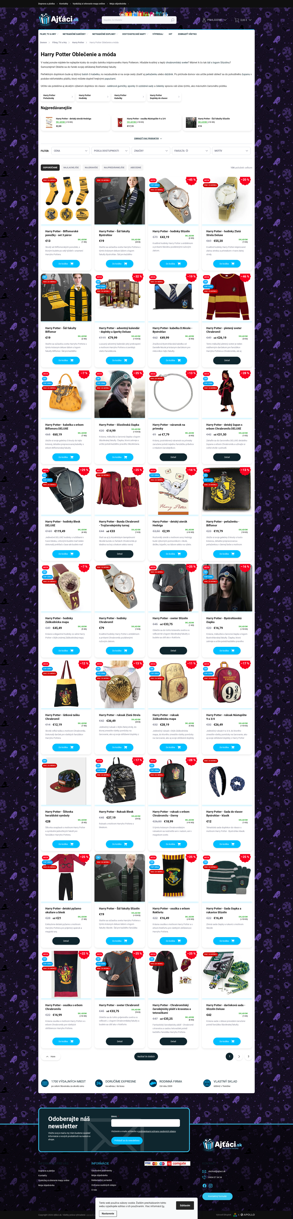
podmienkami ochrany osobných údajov (157, 1131)
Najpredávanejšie (114, 167)
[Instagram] (210, 1185)
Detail (227, 360)
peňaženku (151, 74)
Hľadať (172, 20)
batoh (85, 74)
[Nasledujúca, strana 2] (239, 1056)
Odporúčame (50, 167)
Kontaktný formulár (217, 1196)
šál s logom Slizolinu (218, 62)
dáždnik (169, 74)
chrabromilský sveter (177, 62)
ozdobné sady (146, 86)
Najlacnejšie (71, 167)
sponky (131, 86)
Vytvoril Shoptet (223, 1215)
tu (163, 1206)
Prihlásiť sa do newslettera (126, 1140)
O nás (94, 1190)
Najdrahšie (91, 167)
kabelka (95, 74)
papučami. (110, 78)
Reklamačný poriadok (101, 1180)
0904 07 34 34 (215, 1177)
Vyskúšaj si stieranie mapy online (89, 3)
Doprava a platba (46, 3)
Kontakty (63, 3)
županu (246, 74)
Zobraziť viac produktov (146, 138)
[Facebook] (204, 1185)
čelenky (160, 86)
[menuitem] (49, 34)
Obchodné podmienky (101, 1170)
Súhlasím (185, 1205)
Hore (53, 1056)
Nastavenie (108, 1213)
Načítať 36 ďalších (146, 1056)
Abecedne (135, 167)
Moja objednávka (118, 3)
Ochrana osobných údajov (103, 1185)
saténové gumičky (117, 86)
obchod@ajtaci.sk (216, 1171)
